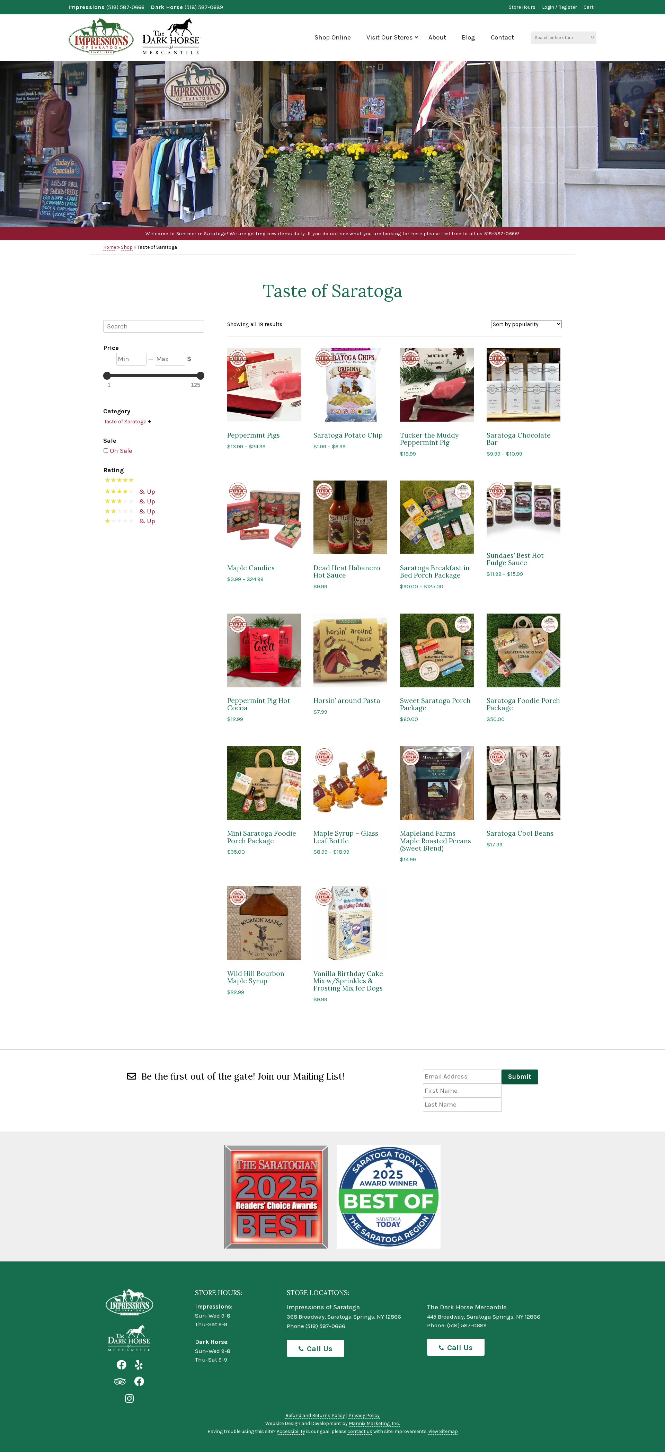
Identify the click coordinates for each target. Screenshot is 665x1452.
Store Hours (522, 7)
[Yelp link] (138, 1365)
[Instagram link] (129, 1399)
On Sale (121, 451)
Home (109, 247)
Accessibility (291, 1431)
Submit (519, 1077)
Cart (589, 7)
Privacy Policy (364, 1415)
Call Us (319, 1348)
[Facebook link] (121, 1365)
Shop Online (332, 37)
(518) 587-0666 (125, 7)
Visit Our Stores (389, 37)
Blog (468, 37)
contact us (359, 1431)
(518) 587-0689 (204, 7)
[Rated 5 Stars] (122, 481)
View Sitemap (443, 1431)
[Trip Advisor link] (119, 1382)
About (437, 37)
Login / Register (559, 7)
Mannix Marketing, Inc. (374, 1423)
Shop (127, 247)
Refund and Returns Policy (315, 1415)
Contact (502, 37)
